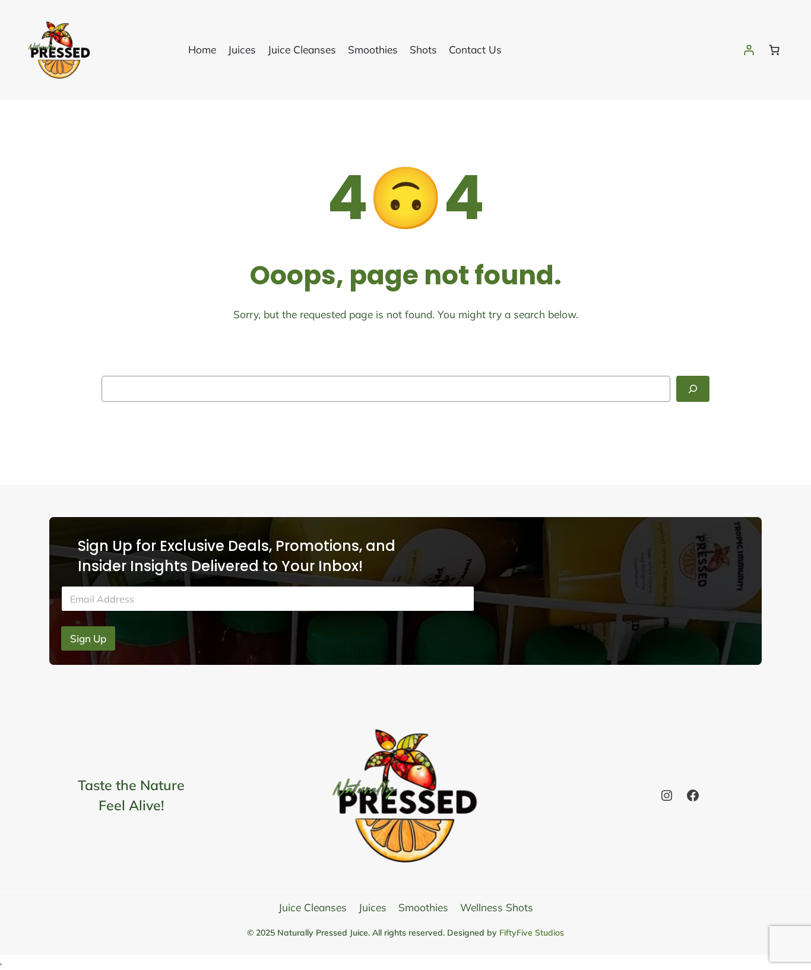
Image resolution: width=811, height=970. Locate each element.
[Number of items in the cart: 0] (774, 50)
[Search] (692, 389)
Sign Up (88, 638)
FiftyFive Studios (531, 932)
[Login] (749, 50)
